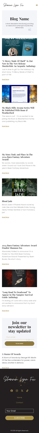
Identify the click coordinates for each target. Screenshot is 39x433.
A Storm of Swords (11, 354)
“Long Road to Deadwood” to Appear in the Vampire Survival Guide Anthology (17, 295)
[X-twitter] (22, 390)
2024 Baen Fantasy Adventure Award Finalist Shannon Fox (19, 246)
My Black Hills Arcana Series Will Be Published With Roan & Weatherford (18, 110)
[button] (36, 5)
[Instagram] (17, 390)
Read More (5, 79)
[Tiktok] (27, 390)
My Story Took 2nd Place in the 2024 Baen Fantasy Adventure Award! (17, 157)
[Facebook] (11, 390)
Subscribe (19, 418)
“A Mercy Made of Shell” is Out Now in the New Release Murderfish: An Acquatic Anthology (19, 63)
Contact (19, 402)
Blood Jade (7, 201)
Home (19, 397)
